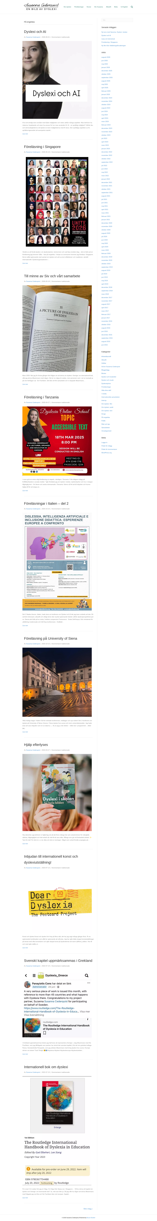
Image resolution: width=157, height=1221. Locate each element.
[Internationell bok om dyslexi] (56, 1130)
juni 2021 (104, 203)
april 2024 (104, 118)
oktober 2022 (105, 159)
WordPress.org (106, 453)
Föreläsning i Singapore (42, 147)
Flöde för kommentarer (109, 449)
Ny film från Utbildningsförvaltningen (113, 45)
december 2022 (106, 152)
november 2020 (106, 226)
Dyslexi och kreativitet (108, 377)
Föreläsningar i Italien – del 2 (46, 503)
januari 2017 (105, 318)
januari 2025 (105, 94)
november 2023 (106, 132)
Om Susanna (98, 7)
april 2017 (104, 307)
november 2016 (106, 321)
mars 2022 (105, 175)
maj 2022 (104, 172)
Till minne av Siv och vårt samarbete (52, 276)
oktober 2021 (105, 189)
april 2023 (104, 142)
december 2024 (106, 98)
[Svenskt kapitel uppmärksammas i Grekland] (57, 1004)
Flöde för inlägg (106, 446)
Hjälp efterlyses (36, 745)
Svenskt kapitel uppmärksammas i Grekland (58, 961)
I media (103, 394)
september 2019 (107, 267)
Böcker (103, 373)
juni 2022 (104, 169)
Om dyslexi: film (106, 404)
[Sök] (131, 6)
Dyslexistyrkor (106, 383)
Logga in (104, 442)
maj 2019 (104, 280)
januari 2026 (105, 67)
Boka (116, 7)
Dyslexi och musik (107, 380)
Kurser (89, 7)
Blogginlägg (105, 370)
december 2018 (106, 287)
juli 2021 (104, 199)
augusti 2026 (105, 57)
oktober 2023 (105, 135)
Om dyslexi (67, 7)
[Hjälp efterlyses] (57, 792)
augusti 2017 (105, 304)
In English (124, 7)
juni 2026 (104, 60)
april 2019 (104, 284)
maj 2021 (104, 206)
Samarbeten (105, 427)
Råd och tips (105, 424)
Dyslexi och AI (35, 32)
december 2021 (106, 182)
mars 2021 (105, 213)
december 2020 (106, 223)
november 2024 (106, 101)
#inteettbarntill (106, 356)
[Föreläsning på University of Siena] (57, 682)
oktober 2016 (105, 324)
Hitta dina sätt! (106, 390)
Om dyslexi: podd (107, 407)
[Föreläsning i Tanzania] (57, 441)
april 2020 (104, 247)
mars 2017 (105, 311)
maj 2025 (104, 84)
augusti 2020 (105, 233)
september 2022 (107, 162)
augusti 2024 (105, 108)
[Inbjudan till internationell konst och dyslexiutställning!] (57, 902)
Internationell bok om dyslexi (46, 1067)
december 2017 (106, 297)
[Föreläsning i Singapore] (57, 202)
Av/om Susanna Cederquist (110, 366)
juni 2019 (104, 277)
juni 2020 (104, 240)
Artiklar (103, 363)
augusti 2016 (105, 328)
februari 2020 (106, 253)
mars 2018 (105, 294)
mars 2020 (105, 250)
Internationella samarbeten (110, 397)
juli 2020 (104, 236)
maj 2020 (104, 243)
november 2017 (106, 301)
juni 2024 (104, 111)
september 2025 (107, 77)
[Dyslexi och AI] (57, 80)
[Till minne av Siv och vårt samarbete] (57, 328)
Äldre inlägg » (88, 1209)
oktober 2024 (105, 104)
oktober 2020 (105, 230)
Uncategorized (106, 431)
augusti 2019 (105, 270)
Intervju (103, 400)
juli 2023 (104, 138)
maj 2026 (104, 64)
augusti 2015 (105, 341)
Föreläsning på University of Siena (50, 638)
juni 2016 (104, 331)
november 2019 (106, 260)
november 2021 (106, 186)
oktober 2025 (105, 74)
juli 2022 (104, 165)
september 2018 (107, 291)
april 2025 (104, 87)
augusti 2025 (105, 81)
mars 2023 (105, 145)
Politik (103, 421)
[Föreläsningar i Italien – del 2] (57, 561)
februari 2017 (106, 314)
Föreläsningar (79, 7)
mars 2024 (105, 121)
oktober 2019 (105, 263)
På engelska (105, 417)
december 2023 (106, 128)
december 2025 (106, 71)
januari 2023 (105, 148)
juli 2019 (104, 274)
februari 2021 (106, 216)
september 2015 (107, 338)
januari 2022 (105, 179)
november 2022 (106, 155)
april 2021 (104, 209)
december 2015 (106, 335)
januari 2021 (105, 219)
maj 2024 (104, 115)
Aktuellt (108, 7)
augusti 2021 (105, 196)
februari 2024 (106, 125)
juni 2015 (104, 345)
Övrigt (103, 414)
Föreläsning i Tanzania (41, 397)
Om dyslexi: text (106, 410)
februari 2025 (106, 91)
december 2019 (106, 257)
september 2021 (107, 192)
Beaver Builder (91, 1217)
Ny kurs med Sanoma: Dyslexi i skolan (114, 32)
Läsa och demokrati (108, 39)
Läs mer (25, 134)
